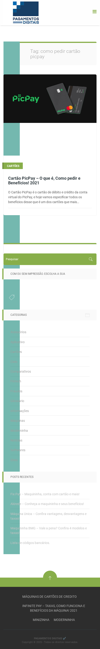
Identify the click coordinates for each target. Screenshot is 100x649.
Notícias (16, 440)
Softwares (17, 450)
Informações (19, 411)
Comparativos (20, 371)
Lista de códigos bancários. (30, 543)
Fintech (15, 381)
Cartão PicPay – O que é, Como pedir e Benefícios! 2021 (44, 180)
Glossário (17, 401)
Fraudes (16, 391)
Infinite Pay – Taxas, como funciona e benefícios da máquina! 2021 (53, 608)
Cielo (13, 362)
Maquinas (17, 420)
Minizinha (41, 620)
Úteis (14, 460)
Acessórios (18, 332)
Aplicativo (17, 342)
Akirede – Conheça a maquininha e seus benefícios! (47, 504)
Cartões (16, 352)
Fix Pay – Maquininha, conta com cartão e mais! (45, 494)
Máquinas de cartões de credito (49, 596)
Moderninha (19, 430)
